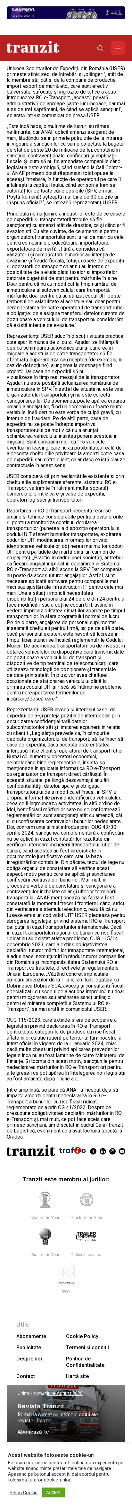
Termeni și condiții (87, 1347)
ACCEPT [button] (53, 1492)
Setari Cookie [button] (23, 1493)
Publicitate (28, 1347)
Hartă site (77, 1376)
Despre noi (29, 1359)
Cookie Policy (82, 1336)
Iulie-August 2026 (65, 1393)
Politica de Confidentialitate (85, 1362)
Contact (25, 1376)
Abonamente (31, 1336)
